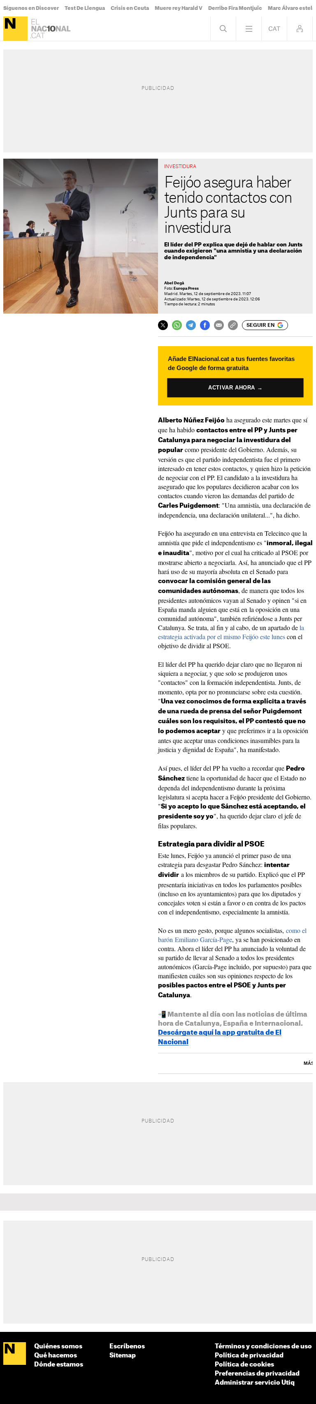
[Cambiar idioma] (274, 28)
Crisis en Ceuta (130, 8)
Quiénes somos (58, 1346)
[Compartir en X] (163, 325)
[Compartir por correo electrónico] (219, 325)
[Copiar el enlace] (233, 325)
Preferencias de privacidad (257, 1374)
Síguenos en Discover (31, 8)
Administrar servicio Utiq (255, 1383)
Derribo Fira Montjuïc (235, 8)
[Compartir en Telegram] (191, 325)
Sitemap (122, 1355)
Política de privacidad (249, 1355)
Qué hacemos (55, 1355)
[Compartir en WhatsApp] (177, 325)
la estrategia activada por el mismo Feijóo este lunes (231, 632)
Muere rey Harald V (178, 8)
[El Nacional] (15, 28)
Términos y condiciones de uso (263, 1346)
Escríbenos (127, 1346)
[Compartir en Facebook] (205, 325)
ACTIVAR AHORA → (235, 387)
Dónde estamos (58, 1365)
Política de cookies (244, 1365)
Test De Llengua (85, 8)
